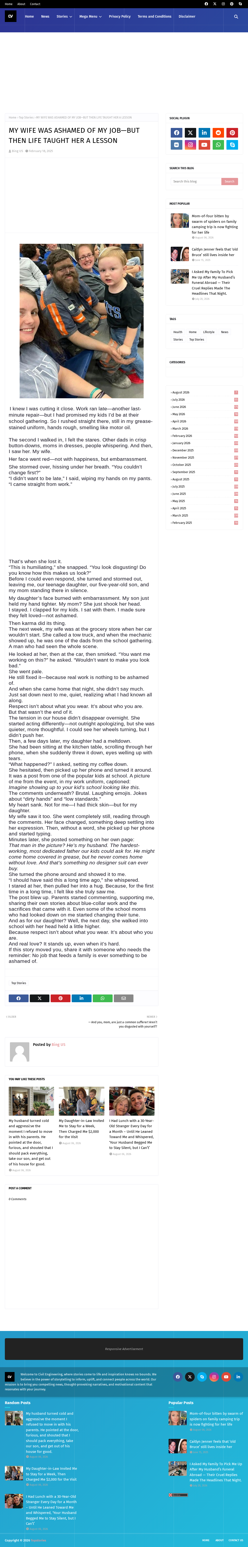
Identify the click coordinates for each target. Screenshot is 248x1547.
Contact (35, 4)
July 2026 (205, 399)
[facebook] (206, 4)
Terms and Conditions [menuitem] (154, 16)
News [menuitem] (45, 16)
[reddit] (218, 133)
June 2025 (205, 494)
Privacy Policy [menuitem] (120, 16)
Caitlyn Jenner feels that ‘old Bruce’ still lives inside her (215, 252)
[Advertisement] (124, 72)
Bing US (17, 151)
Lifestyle (209, 332)
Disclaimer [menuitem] (187, 16)
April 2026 (205, 421)
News (224, 332)
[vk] (176, 145)
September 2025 (205, 472)
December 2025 (205, 450)
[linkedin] (204, 133)
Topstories (38, 1540)
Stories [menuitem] (62, 16)
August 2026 (204, 392)
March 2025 (205, 515)
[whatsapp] (218, 145)
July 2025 (205, 486)
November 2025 (205, 457)
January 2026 (205, 443)
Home (9, 4)
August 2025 (205, 479)
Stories (178, 339)
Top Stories (26, 117)
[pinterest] (232, 4)
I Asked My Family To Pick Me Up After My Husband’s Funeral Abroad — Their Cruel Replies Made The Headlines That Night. (213, 283)
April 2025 (205, 508)
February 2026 (205, 436)
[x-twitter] (215, 4)
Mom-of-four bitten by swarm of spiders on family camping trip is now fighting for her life (215, 224)
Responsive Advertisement (124, 1349)
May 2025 (205, 501)
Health (177, 332)
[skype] (240, 4)
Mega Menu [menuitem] (88, 16)
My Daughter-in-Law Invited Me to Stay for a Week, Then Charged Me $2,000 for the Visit (81, 1129)
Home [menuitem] (29, 16)
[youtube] (204, 145)
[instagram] (223, 4)
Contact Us (236, 1540)
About (21, 4)
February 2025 (205, 523)
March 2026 (205, 428)
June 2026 (205, 407)
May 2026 (205, 414)
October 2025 (205, 465)
